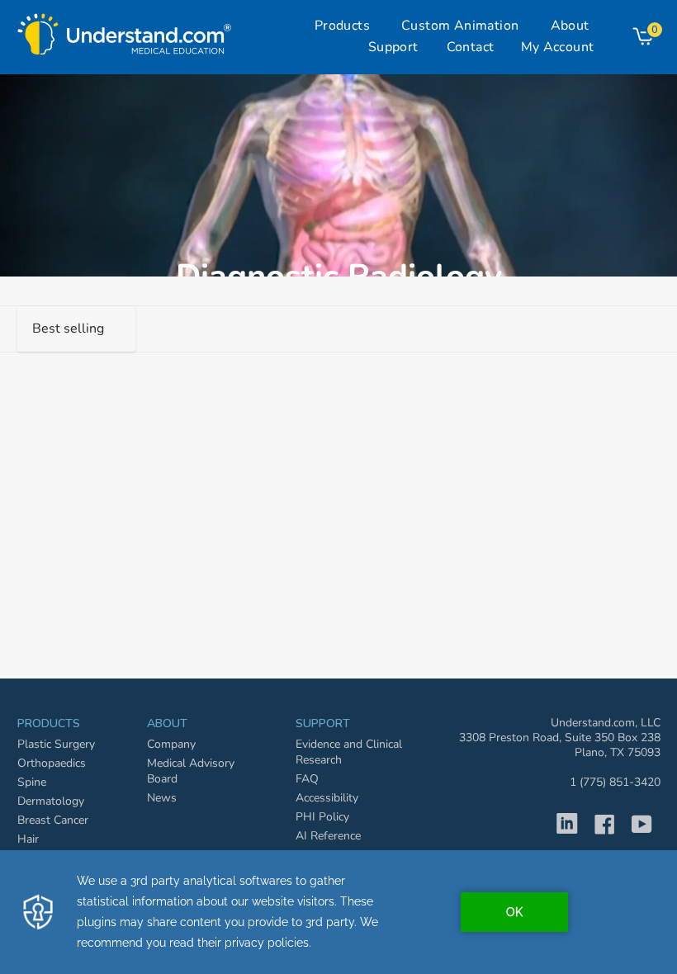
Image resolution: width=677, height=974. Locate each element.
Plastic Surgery (56, 744)
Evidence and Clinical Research (349, 752)
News (162, 798)
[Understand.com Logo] (124, 29)
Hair (28, 839)
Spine (31, 782)
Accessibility (327, 798)
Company (171, 744)
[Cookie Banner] (338, 912)
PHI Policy (322, 817)
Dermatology (50, 801)
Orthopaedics (51, 763)
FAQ (307, 779)
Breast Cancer (52, 820)
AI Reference (328, 836)
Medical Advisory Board (190, 771)
